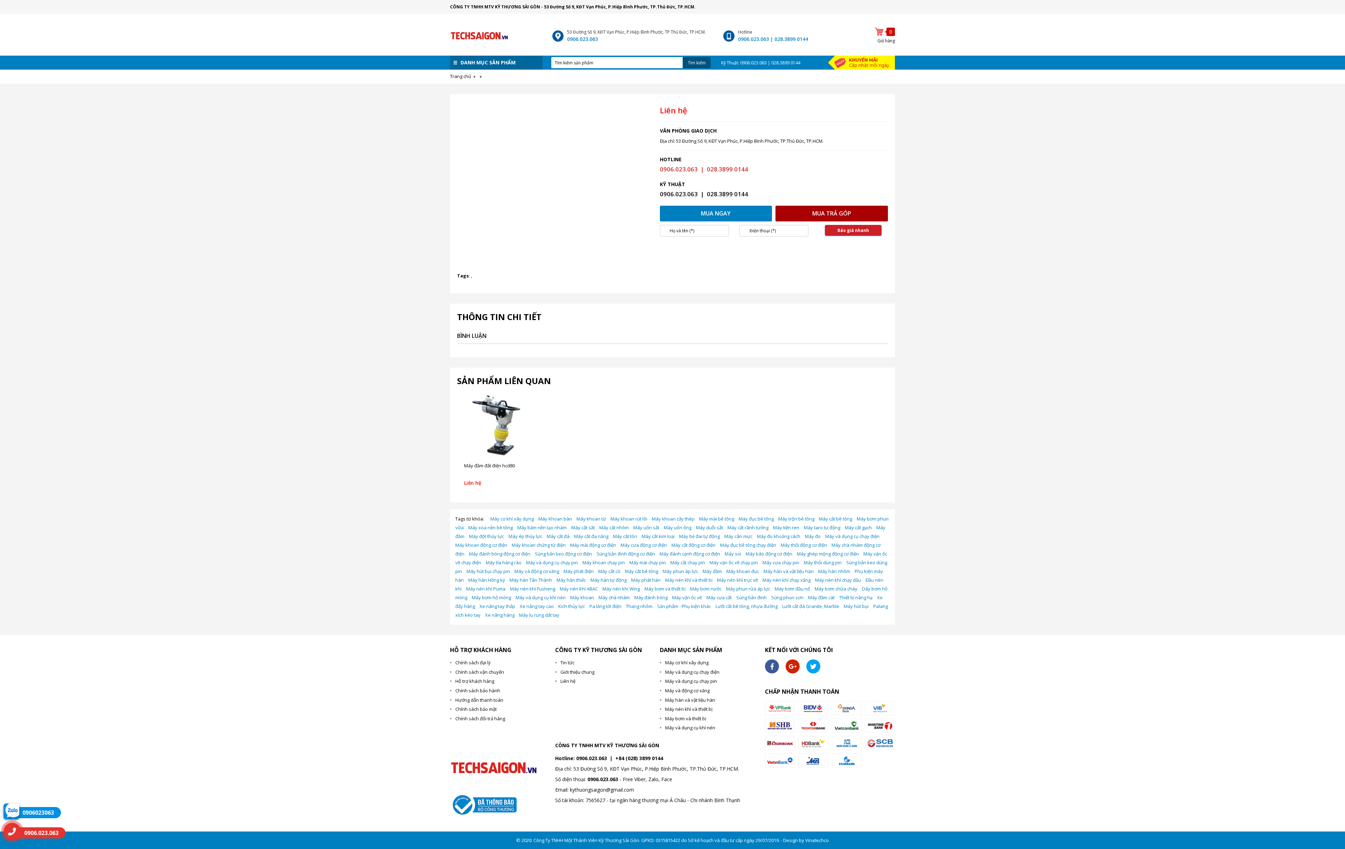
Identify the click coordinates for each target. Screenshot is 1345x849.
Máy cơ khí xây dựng (512, 519)
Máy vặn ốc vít (687, 597)
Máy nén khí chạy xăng (787, 580)
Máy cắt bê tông (835, 519)
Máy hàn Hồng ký (486, 580)
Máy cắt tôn (625, 536)
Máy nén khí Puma (485, 589)
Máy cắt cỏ (609, 571)
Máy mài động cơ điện (593, 545)
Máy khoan (582, 597)
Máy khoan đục (742, 571)
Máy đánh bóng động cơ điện (499, 554)
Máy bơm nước (706, 589)
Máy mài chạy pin (647, 562)
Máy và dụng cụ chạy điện (852, 536)
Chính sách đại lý (473, 662)
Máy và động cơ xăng (537, 571)
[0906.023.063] (12, 831)
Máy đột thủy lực (486, 536)
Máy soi (733, 554)
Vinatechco (817, 840)
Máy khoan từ (591, 519)
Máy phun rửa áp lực (748, 589)
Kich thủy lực (571, 606)
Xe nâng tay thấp (497, 606)
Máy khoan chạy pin (603, 562)
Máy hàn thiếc (571, 580)
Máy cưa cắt (719, 597)
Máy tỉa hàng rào (504, 562)
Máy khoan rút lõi (629, 519)
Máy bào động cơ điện (769, 554)
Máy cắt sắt (583, 527)
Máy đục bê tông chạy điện (748, 545)
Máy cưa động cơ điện (644, 545)
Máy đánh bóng (651, 597)
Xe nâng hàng (500, 615)
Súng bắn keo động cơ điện (563, 554)
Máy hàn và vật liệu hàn (789, 571)
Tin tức (567, 662)
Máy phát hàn (646, 580)
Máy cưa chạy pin (781, 562)
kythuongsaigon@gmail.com (602, 789)
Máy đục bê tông (756, 519)
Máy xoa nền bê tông (490, 527)
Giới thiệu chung (577, 672)
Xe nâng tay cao (537, 606)
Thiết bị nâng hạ (855, 597)
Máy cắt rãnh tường (747, 527)
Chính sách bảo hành (477, 690)
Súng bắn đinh (751, 597)
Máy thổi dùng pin (823, 562)
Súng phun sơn (787, 597)
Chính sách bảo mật (476, 709)
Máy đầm (712, 571)
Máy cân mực (738, 536)
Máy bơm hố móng (491, 597)
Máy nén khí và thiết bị (688, 580)
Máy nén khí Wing (621, 589)
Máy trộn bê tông (796, 519)
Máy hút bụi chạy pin (488, 571)
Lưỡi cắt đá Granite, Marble (810, 606)
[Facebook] (772, 666)
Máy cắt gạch (858, 527)
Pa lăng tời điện (605, 606)
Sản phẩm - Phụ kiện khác (684, 606)
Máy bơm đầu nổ (792, 589)
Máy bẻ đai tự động (699, 536)
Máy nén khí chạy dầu (838, 580)
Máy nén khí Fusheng (532, 589)
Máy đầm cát (821, 597)
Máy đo (813, 536)
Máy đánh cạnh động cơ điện (690, 554)
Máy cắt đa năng (591, 536)
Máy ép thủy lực (525, 536)
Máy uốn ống (677, 527)
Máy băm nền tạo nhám (542, 527)
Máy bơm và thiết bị (664, 589)
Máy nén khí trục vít (737, 580)
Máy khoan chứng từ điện (539, 545)
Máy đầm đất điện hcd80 (489, 465)
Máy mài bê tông (716, 519)
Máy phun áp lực (680, 571)
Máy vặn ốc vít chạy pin (734, 562)
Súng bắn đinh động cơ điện (625, 554)
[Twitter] (813, 666)
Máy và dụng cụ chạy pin (552, 562)
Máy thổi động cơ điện (804, 545)
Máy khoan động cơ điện (481, 545)
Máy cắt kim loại (658, 536)
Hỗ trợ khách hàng (474, 681)
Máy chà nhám (614, 597)
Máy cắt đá (558, 536)
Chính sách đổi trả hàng (480, 718)
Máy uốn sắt (646, 527)
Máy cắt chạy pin (687, 562)
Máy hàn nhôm (834, 571)
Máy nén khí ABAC (579, 589)
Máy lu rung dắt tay (539, 615)
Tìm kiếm (697, 63)
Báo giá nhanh (853, 230)
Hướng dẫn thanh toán (479, 700)
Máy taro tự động (822, 527)
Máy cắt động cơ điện (693, 545)
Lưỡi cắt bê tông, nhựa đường (747, 606)
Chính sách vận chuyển (479, 672)
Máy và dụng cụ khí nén (541, 597)
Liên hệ (567, 681)
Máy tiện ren (786, 527)
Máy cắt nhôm (614, 527)
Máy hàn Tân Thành (531, 580)
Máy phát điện (579, 571)
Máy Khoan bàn (555, 519)
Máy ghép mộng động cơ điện (828, 554)
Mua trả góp (831, 213)
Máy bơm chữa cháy (836, 589)
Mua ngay (716, 213)
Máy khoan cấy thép (673, 519)
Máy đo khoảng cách (778, 536)
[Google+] (793, 666)
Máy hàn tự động (609, 580)
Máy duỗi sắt (709, 527)
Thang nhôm (639, 606)
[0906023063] (11, 811)
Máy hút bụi (856, 606)
